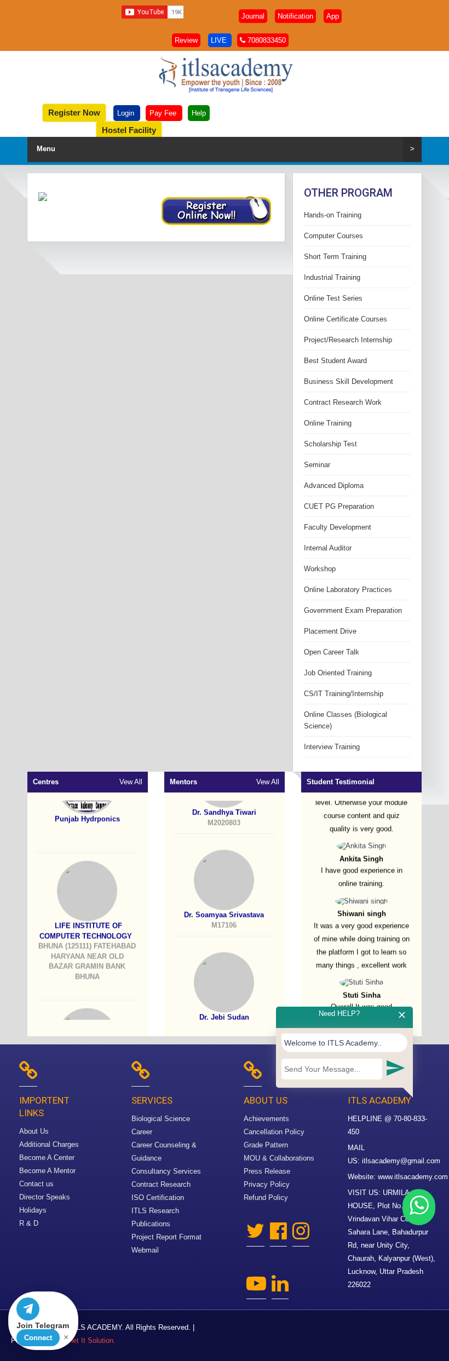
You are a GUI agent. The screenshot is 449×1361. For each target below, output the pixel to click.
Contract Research (161, 1184)
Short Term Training (335, 256)
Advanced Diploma (334, 485)
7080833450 (265, 40)
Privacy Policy (267, 1184)
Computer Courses (333, 236)
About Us (34, 1131)
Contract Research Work (343, 402)
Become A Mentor (47, 1171)
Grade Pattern (266, 1145)
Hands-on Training (332, 215)
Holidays (33, 1210)
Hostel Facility (129, 130)
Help (199, 113)
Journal (252, 16)
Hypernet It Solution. (83, 1340)
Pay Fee (164, 113)
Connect (38, 1338)
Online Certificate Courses (345, 319)
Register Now (74, 112)
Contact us (36, 1184)
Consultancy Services (166, 1171)
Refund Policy (266, 1197)
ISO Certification (157, 1197)
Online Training (328, 423)
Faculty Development (337, 527)
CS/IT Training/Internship (343, 694)
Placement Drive (330, 631)
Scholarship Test (330, 444)
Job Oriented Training (338, 673)
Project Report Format (166, 1237)
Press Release (267, 1171)
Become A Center (46, 1157)
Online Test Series (333, 298)
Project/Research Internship (348, 340)
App (332, 16)
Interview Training (332, 747)
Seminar (317, 465)
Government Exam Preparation (353, 610)
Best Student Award (335, 361)
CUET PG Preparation (339, 506)
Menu (226, 149)
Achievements (266, 1119)
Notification (295, 16)
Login (126, 113)
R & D (28, 1223)
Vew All (130, 782)
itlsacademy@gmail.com (401, 1161)
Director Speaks (44, 1197)
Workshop (320, 569)
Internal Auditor (328, 548)
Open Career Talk (331, 652)
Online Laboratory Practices (348, 589)
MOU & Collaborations (279, 1158)
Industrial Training (332, 277)
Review (186, 40)
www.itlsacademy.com (413, 1177)
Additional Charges (49, 1144)
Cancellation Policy (274, 1132)
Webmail (145, 1250)
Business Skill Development (348, 381)
